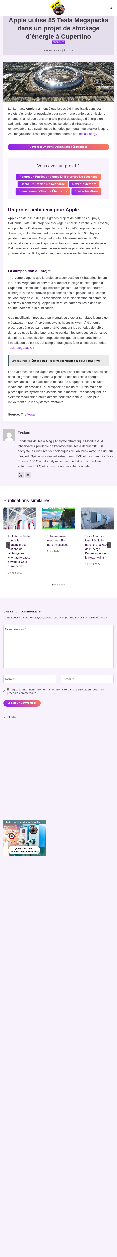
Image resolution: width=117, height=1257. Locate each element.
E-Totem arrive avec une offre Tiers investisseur (58, 540)
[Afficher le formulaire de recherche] (111, 8)
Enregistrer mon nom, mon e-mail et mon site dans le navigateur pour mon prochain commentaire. (56, 691)
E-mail (68, 679)
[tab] (53, 585)
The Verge (28, 414)
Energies (58, 42)
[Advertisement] (24, 762)
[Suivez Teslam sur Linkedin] (28, 475)
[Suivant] (109, 545)
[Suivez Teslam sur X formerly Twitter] (21, 475)
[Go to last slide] (8, 545)
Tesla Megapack (19, 348)
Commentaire (15, 629)
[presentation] (19, 518)
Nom (9, 679)
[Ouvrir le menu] (6, 8)
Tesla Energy (87, 134)
